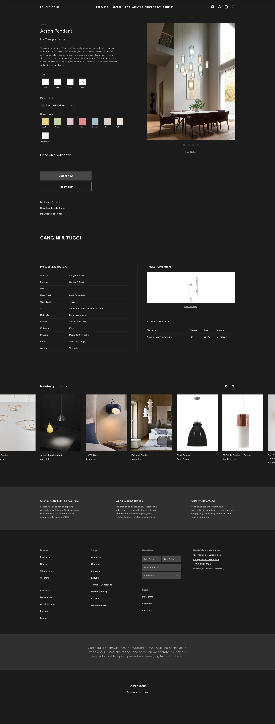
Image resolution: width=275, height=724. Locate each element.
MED (58, 87)
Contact (168, 7)
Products (102, 7)
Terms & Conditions (101, 584)
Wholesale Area (99, 605)
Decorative (46, 597)
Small (70, 87)
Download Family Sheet (52, 208)
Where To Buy (47, 571)
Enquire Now (66, 176)
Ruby (82, 127)
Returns (95, 577)
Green (57, 127)
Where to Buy (153, 7)
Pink (70, 127)
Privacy (95, 598)
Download (222, 337)
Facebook (147, 603)
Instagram (147, 596)
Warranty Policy (99, 591)
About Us (137, 7)
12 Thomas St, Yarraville (206, 555)
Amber (45, 127)
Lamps (43, 618)
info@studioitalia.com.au (206, 559)
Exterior (44, 611)
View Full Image (190, 307)
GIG (45, 87)
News (127, 7)
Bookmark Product (50, 202)
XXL (82, 87)
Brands (117, 7)
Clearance (45, 577)
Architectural (47, 604)
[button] (184, 145)
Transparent (45, 141)
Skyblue (95, 127)
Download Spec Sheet (51, 213)
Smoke (107, 127)
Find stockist (66, 186)
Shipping (95, 571)
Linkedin (146, 610)
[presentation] (225, 385)
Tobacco (120, 127)
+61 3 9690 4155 (202, 564)
